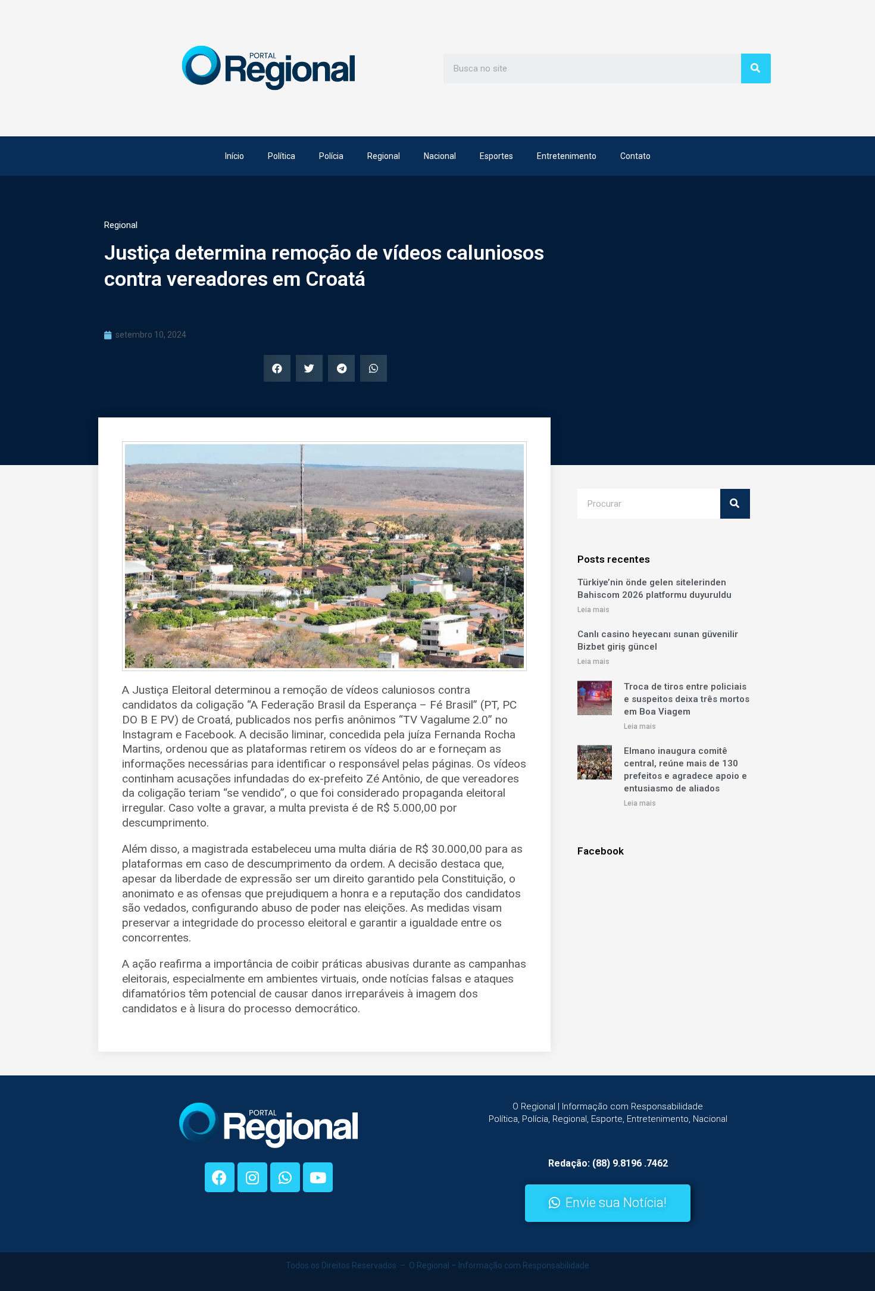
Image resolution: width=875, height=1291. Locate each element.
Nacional (440, 156)
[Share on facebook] (277, 368)
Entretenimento (566, 156)
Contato (635, 156)
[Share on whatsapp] (373, 368)
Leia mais (593, 610)
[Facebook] (220, 1177)
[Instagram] (252, 1177)
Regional (383, 156)
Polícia (331, 156)
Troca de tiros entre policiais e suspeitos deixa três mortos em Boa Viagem (686, 699)
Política (281, 156)
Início (234, 156)
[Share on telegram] (341, 368)
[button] (607, 1203)
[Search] (756, 68)
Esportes (496, 156)
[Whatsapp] (285, 1177)
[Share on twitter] (309, 368)
